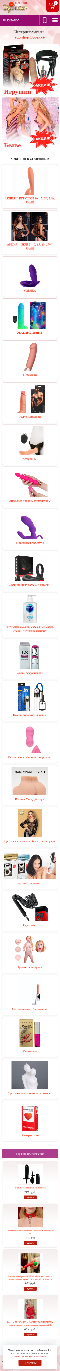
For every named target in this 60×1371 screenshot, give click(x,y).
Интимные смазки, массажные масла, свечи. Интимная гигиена (30, 629)
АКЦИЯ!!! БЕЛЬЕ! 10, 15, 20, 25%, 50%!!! (29, 246)
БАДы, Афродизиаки (29, 673)
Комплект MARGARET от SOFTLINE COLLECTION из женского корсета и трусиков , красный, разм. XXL (30, 1323)
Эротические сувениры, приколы (29, 1093)
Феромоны (30, 1051)
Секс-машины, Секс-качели (30, 1009)
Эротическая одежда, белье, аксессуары (29, 841)
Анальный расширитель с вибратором (30, 1187)
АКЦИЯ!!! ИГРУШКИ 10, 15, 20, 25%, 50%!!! (30, 200)
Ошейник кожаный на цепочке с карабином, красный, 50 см (30, 1232)
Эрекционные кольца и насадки (29, 585)
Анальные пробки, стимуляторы (29, 501)
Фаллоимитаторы (30, 416)
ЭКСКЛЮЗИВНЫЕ (29, 332)
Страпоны (29, 458)
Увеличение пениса (29, 883)
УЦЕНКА (30, 290)
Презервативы (30, 1135)
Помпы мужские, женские (30, 715)
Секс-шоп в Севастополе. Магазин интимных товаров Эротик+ (15, 7)
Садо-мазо (29, 925)
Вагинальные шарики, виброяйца (29, 757)
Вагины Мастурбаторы (29, 799)
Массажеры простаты (30, 543)
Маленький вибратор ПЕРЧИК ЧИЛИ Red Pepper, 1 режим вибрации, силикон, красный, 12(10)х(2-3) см (30, 1277)
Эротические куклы (29, 967)
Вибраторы (30, 374)
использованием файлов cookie (30, 1356)
